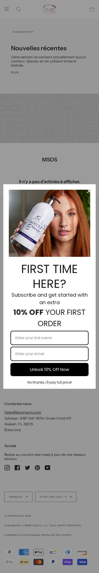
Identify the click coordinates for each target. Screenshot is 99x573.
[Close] (89, 190)
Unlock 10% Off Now (49, 369)
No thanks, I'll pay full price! (50, 382)
